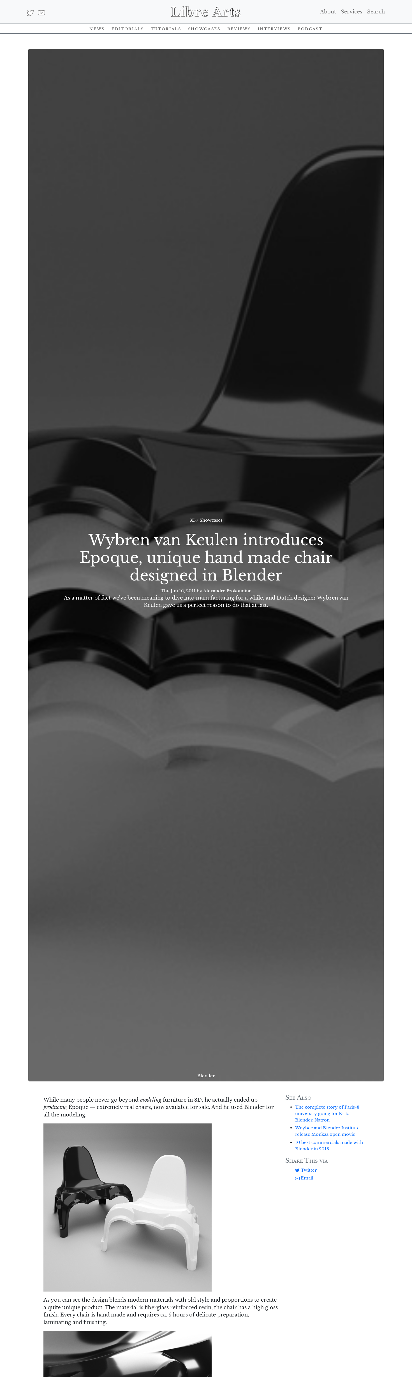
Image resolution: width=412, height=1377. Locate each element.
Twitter (308, 1170)
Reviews (239, 28)
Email (306, 1178)
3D (192, 520)
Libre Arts (206, 11)
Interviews (274, 28)
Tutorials (166, 28)
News (97, 28)
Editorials (128, 28)
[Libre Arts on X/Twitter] (30, 13)
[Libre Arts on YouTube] (41, 13)
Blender (206, 1075)
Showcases (204, 28)
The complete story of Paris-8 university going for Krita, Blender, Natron (327, 1113)
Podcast (310, 28)
